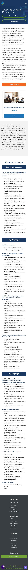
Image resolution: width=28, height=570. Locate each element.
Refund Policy (14, 547)
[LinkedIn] (15, 566)
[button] (25, 567)
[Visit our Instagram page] (13, 566)
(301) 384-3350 (14, 502)
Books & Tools (14, 21)
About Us (14, 536)
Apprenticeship (14, 543)
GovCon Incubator (14, 523)
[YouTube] (18, 566)
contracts (19, 206)
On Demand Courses (14, 15)
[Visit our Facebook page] (8, 566)
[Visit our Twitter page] (10, 566)
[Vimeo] (20, 566)
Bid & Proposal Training (14, 538)
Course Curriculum (14, 84)
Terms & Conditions (14, 528)
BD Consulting (14, 540)
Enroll (13, 115)
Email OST (14, 505)
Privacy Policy (14, 525)
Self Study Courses (14, 518)
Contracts (14, 545)
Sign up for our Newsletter (14, 556)
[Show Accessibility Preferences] (3, 567)
